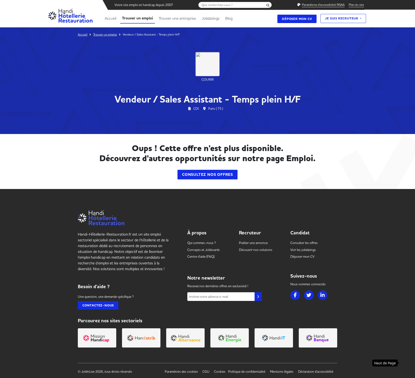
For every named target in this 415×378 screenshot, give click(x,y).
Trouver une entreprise (177, 18)
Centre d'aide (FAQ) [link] (201, 256)
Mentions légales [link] (281, 371)
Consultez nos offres (207, 174)
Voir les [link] (303, 250)
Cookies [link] (220, 371)
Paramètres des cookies (181, 371)
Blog (228, 18)
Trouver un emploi (137, 18)
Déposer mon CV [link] (302, 256)
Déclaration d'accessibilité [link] (315, 371)
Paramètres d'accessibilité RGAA (323, 4)
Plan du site (356, 4)
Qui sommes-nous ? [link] (201, 243)
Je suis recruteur (342, 18)
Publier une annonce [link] (253, 243)
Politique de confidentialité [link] (246, 371)
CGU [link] (205, 371)
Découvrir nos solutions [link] (255, 250)
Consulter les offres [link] (304, 243)
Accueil (110, 18)
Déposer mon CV (297, 19)
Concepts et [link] (203, 250)
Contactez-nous (98, 305)
